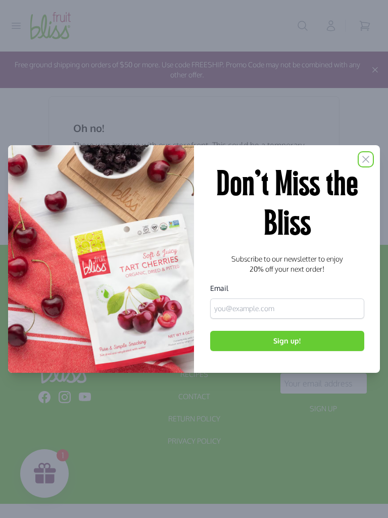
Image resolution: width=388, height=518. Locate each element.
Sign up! (287, 340)
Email (219, 288)
